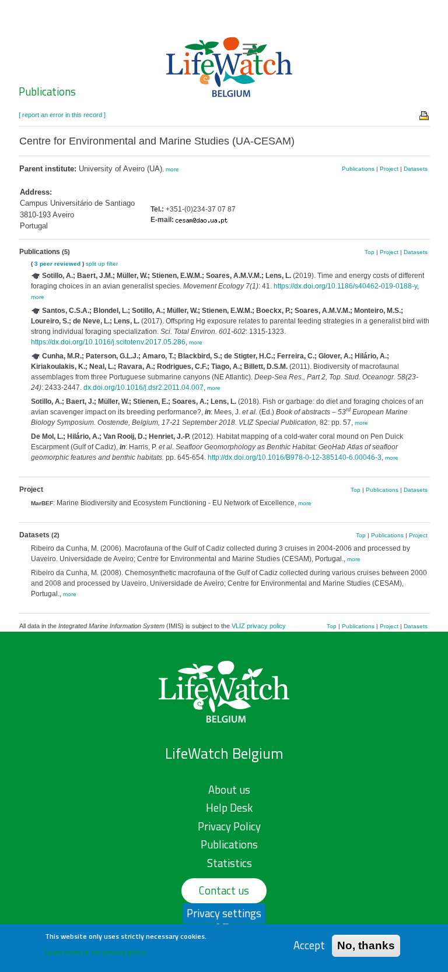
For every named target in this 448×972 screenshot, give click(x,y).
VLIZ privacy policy (259, 625)
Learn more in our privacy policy (95, 951)
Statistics (229, 863)
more (172, 169)
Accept (309, 945)
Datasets (416, 168)
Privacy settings (224, 913)
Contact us (224, 890)
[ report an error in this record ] (62, 114)
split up (95, 263)
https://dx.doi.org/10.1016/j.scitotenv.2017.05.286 (108, 342)
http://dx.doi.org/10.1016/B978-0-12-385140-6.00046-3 (295, 457)
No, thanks (366, 945)
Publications (47, 91)
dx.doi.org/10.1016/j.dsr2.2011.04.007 (143, 387)
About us (229, 789)
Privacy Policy (229, 826)
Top (369, 252)
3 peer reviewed (57, 263)
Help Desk (229, 808)
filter (112, 263)
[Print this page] (424, 115)
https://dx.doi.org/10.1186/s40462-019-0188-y (345, 286)
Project (389, 168)
